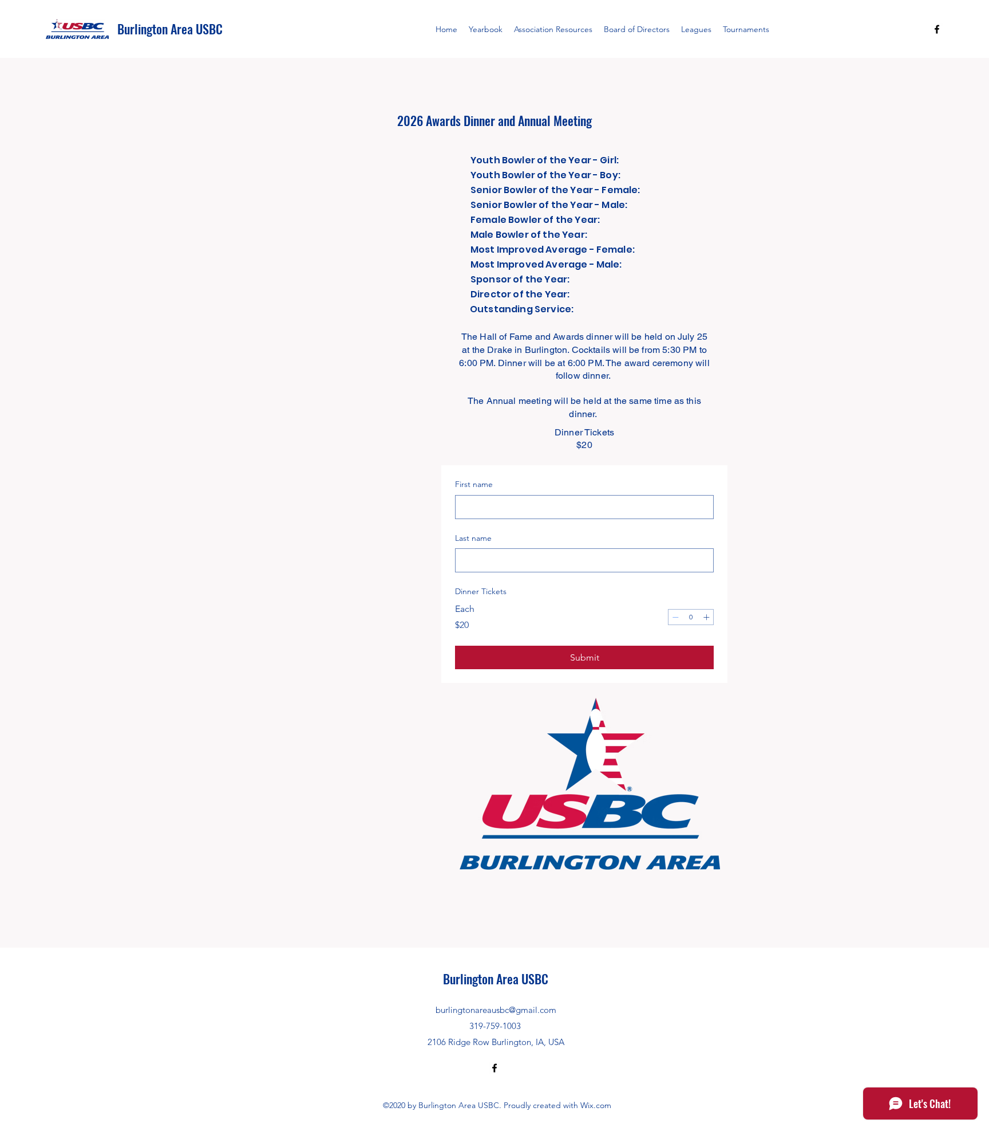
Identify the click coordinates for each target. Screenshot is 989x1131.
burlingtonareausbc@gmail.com (496, 1009)
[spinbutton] (690, 617)
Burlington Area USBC (170, 28)
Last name (473, 538)
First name (474, 484)
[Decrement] (675, 617)
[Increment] (706, 617)
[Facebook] (937, 29)
